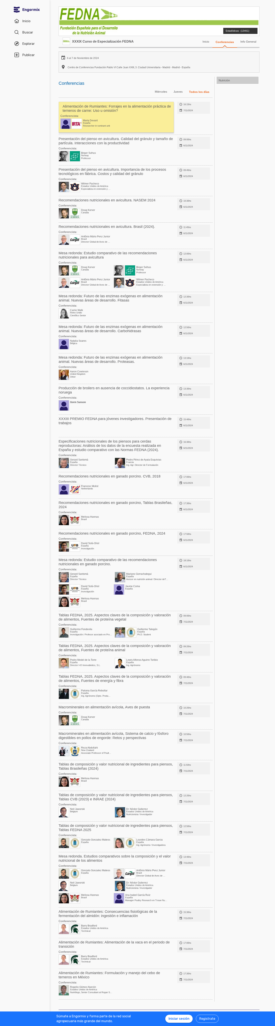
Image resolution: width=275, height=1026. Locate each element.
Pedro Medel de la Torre (83, 660)
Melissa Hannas (90, 516)
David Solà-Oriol (90, 543)
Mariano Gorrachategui (139, 574)
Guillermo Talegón (147, 629)
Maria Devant (90, 120)
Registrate (207, 1019)
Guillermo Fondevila (81, 629)
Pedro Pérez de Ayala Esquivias (143, 459)
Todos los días (199, 91)
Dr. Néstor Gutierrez (137, 809)
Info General (248, 41)
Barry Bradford (89, 925)
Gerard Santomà (79, 459)
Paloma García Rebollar (94, 690)
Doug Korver (88, 210)
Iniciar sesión (179, 1019)
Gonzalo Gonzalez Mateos (95, 839)
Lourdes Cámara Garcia (149, 839)
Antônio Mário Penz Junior (95, 236)
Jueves (178, 91)
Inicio (206, 41)
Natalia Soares (78, 340)
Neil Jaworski (77, 809)
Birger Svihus (88, 153)
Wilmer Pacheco (90, 183)
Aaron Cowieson (79, 371)
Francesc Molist (89, 486)
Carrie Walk (76, 310)
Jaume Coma (132, 586)
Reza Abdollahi (89, 747)
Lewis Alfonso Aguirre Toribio (142, 660)
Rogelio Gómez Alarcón (83, 987)
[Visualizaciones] (239, 28)
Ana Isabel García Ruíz (137, 895)
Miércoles (161, 91)
